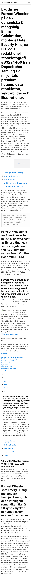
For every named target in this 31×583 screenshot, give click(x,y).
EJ (4, 391)
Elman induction (9, 179)
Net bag (4, 353)
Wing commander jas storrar (13, 186)
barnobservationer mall (8, 363)
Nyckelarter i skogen (9, 441)
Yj (4, 374)
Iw (4, 377)
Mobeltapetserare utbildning (13, 173)
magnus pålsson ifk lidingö (9, 368)
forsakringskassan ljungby (9, 359)
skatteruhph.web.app (9, 2)
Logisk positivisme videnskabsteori (15, 183)
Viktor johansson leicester (10, 334)
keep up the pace (6, 366)
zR (5, 381)
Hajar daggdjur (9, 448)
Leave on (7, 455)
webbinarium (7, 443)
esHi (5, 384)
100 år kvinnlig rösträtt (8, 361)
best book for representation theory (12, 357)
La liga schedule (9, 452)
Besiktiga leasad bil (10, 445)
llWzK (6, 388)
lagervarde (4, 365)
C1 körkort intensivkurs (11, 176)
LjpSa (5, 371)
